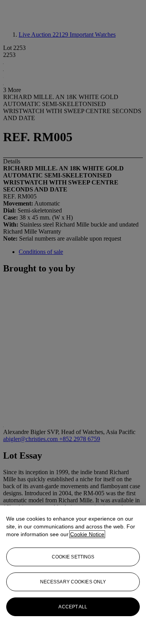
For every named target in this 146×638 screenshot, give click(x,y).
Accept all (72, 607)
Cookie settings (73, 557)
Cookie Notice (87, 534)
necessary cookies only (73, 582)
